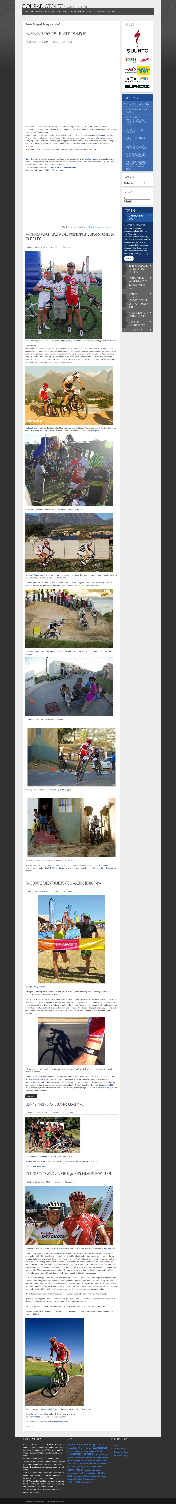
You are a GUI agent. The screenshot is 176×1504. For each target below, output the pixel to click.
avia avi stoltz (82, 1445)
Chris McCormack (73, 1451)
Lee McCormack (99, 135)
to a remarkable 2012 (137, 323)
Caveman (100, 1448)
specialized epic (92, 1470)
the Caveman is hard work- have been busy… (138, 269)
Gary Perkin (60, 790)
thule (104, 1476)
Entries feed (119, 1448)
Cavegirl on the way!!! (134, 225)
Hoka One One (86, 1458)
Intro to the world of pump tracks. (64, 167)
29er (69, 1445)
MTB (94, 1463)
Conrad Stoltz (80, 1454)
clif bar (100, 1451)
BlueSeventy (100, 1445)
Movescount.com (57, 1422)
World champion (90, 1479)
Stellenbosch (77, 1476)
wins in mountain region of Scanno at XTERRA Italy (138, 282)
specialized (75, 1469)
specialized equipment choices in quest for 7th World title (138, 300)
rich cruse (87, 1467)
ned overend (101, 1464)
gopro (74, 1458)
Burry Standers (106, 868)
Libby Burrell (96, 1460)
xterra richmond (86, 1482)
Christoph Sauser (32, 428)
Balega (92, 1445)
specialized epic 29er (76, 1473)
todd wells (71, 1479)
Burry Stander (31, 159)
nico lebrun (71, 1467)
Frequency (109, 227)
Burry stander (85, 1448)
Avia (73, 1444)
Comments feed (120, 1452)
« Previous (29, 1427)
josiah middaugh (73, 1460)
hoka (79, 1457)
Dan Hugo (99, 1454)
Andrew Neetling (91, 159)
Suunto (87, 1476)
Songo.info (76, 341)
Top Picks (90, 227)
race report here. (39, 1166)
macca (76, 1464)
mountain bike (85, 1463)
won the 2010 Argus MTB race (41, 1417)
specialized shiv (91, 1473)
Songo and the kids (106, 1085)
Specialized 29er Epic (49, 1409)
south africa (96, 1467)
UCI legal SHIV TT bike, (34, 1079)
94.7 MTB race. (110, 1249)
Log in (116, 1445)
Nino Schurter (31, 341)
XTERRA (73, 1482)
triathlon (79, 1479)
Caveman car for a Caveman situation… (138, 314)
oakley (79, 1466)
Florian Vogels (39, 575)
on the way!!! (136, 217)
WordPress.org (120, 1455)
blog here (70, 1414)
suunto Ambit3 (96, 1476)
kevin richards (86, 1460)
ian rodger (97, 1458)
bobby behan (73, 1448)
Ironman (105, 1457)
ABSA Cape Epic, (56, 868)
